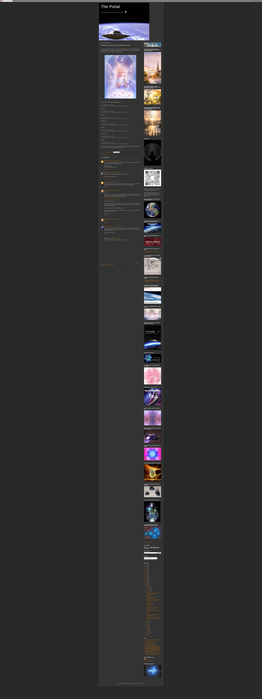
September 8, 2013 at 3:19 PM (113, 160)
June (147, 624)
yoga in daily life (125, 239)
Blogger (142, 683)
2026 (146, 564)
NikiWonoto (106, 226)
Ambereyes (106, 172)
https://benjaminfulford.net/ (150, 644)
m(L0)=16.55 (148, 602)
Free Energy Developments (151, 608)
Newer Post (103, 262)
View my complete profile (148, 660)
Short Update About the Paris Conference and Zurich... (151, 598)
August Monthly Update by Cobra (152, 617)
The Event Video (149, 605)
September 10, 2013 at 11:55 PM (115, 226)
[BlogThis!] (115, 152)
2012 (146, 634)
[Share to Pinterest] (119, 152)
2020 (146, 574)
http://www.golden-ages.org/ (150, 641)
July (147, 623)
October (147, 590)
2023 (146, 569)
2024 (146, 568)
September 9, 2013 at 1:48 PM (112, 182)
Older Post (138, 262)
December (148, 586)
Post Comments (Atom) (110, 264)
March (147, 629)
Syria (105, 153)
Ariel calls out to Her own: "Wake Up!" (111, 198)
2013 (146, 585)
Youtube (107, 153)
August (147, 621)
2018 (146, 577)
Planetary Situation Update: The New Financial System (153, 594)
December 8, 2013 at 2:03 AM (114, 238)
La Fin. (105, 220)
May (147, 626)
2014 (146, 583)
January (147, 632)
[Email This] (113, 152)
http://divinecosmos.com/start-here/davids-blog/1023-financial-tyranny (153, 651)
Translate (153, 559)
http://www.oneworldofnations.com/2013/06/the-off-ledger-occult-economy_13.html (153, 654)
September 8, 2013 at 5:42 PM (114, 172)
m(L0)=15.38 (148, 595)
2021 (146, 572)
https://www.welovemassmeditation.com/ (152, 639)
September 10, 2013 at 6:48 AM (113, 219)
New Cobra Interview (150, 604)
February (148, 631)
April (147, 628)
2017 (146, 579)
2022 (146, 571)
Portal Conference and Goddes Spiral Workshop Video (153, 615)
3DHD (105, 190)
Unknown (106, 160)
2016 (146, 580)
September (148, 591)
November (148, 588)
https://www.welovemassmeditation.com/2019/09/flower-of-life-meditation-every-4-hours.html (153, 281)
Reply (105, 168)
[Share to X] (116, 152)
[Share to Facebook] (117, 152)
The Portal (110, 6)
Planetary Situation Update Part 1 (152, 607)
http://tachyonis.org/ (148, 542)
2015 (146, 582)
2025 (146, 566)
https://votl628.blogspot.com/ (150, 642)
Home (121, 262)
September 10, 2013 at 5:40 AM (113, 190)
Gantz (105, 182)
